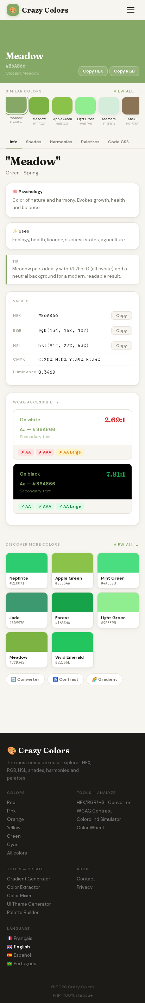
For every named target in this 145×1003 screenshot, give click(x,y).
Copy (121, 315)
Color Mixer (19, 896)
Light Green (85, 119)
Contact (86, 879)
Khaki (132, 119)
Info (14, 142)
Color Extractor (23, 887)
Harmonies (61, 142)
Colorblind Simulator (99, 819)
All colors (17, 853)
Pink (11, 811)
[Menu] (131, 10)
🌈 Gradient (104, 679)
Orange (15, 819)
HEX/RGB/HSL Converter (104, 802)
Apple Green (62, 119)
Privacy (85, 887)
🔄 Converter (25, 679)
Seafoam (108, 119)
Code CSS (118, 142)
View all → (126, 91)
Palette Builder (23, 912)
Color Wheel (90, 828)
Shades (34, 142)
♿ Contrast (65, 679)
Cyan (13, 845)
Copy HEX (93, 71)
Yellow (13, 828)
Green (14, 836)
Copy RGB (124, 71)
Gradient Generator (28, 879)
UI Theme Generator (29, 904)
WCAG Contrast (94, 811)
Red (11, 802)
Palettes (90, 142)
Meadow (31, 73)
